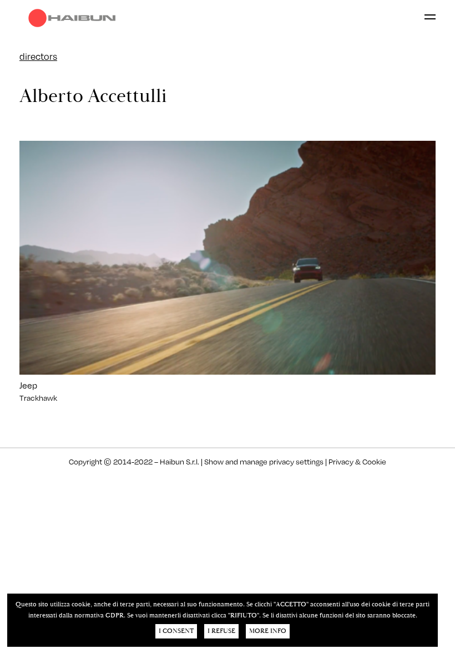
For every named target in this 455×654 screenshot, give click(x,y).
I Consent (176, 631)
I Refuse (221, 631)
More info (267, 631)
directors (38, 56)
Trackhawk (38, 397)
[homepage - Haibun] (74, 18)
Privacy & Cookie (356, 461)
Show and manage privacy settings (263, 461)
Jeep (28, 385)
